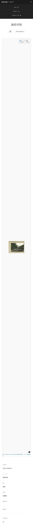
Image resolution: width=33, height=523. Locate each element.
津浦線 (5, 496)
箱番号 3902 (16, 11)
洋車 (17, 7)
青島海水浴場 (15, 15)
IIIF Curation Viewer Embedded (10, 454)
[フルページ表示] (4, 46)
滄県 (4, 487)
